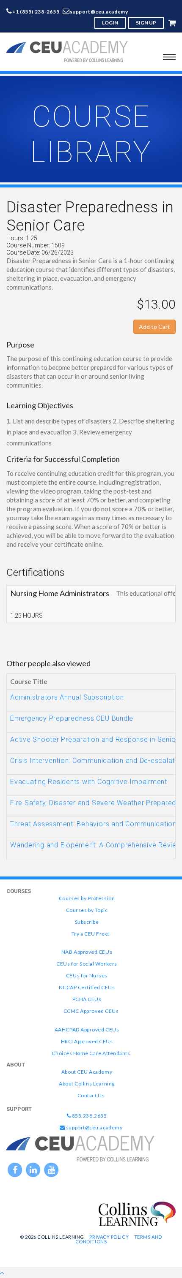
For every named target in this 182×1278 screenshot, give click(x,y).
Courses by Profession (87, 898)
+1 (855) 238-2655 (36, 11)
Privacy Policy (109, 1237)
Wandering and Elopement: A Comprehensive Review (96, 845)
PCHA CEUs (87, 999)
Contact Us (91, 1095)
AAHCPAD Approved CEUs (87, 1029)
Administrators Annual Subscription (67, 697)
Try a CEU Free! (91, 934)
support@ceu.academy (99, 11)
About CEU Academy (86, 1072)
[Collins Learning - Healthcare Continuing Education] (137, 1213)
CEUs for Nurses (87, 975)
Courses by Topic (87, 910)
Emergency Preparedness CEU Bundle (71, 718)
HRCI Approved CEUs (87, 1041)
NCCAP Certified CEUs (87, 987)
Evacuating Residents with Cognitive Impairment (88, 782)
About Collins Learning (87, 1083)
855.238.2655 (89, 1115)
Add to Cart (154, 326)
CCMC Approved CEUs (91, 1011)
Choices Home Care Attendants (91, 1053)
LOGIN (110, 22)
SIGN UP (146, 22)
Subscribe (87, 922)
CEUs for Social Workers (86, 964)
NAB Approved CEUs (86, 952)
